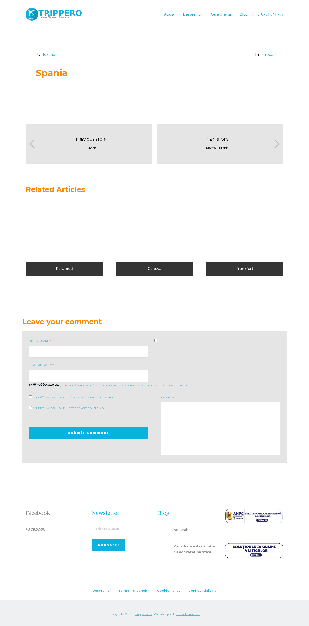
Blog (243, 14)
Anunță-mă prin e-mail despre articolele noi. (69, 408)
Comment (169, 397)
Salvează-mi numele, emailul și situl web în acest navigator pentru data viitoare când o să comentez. (110, 385)
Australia (182, 530)
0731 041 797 (272, 14)
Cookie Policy (169, 590)
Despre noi (192, 14)
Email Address (41, 365)
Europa (266, 54)
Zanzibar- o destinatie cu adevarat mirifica (194, 549)
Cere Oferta (221, 14)
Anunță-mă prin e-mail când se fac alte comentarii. (73, 397)
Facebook (38, 513)
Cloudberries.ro (188, 614)
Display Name (40, 341)
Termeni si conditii (134, 590)
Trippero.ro (143, 614)
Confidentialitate (202, 590)
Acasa (169, 14)
